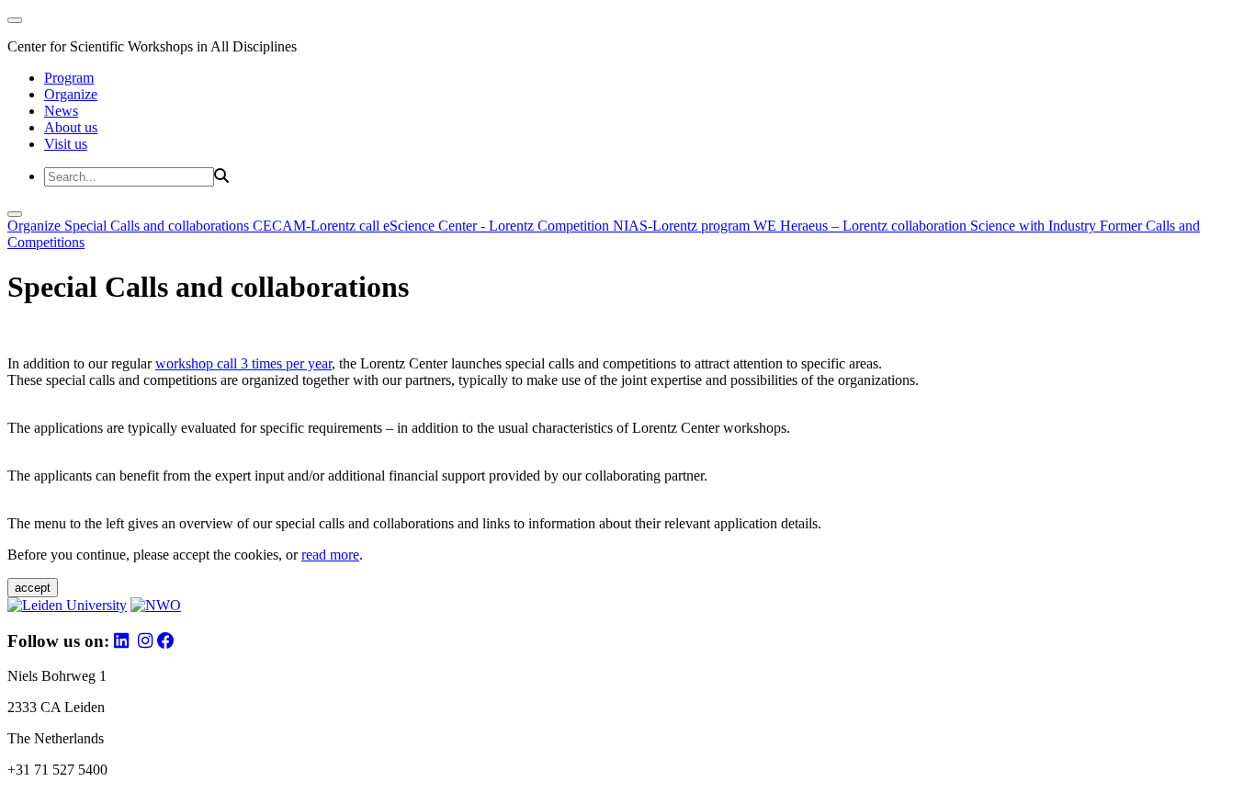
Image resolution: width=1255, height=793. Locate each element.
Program (69, 77)
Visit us (65, 144)
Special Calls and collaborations (158, 225)
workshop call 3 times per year (243, 363)
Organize (70, 94)
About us (70, 127)
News (61, 111)
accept (33, 588)
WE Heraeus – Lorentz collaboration (861, 225)
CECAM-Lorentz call (318, 225)
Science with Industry (1035, 225)
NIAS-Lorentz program (683, 225)
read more (330, 554)
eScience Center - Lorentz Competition (498, 225)
